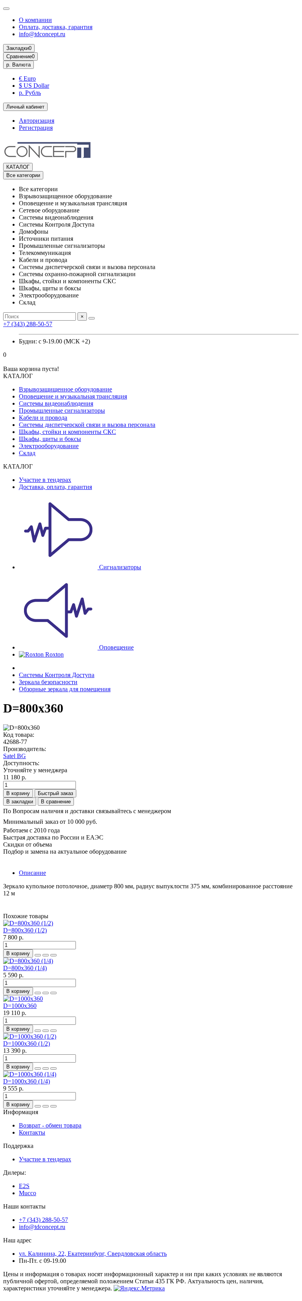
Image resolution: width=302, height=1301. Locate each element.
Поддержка (18, 1145)
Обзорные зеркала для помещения (64, 689)
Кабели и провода (43, 417)
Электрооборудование (49, 446)
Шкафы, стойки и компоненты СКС (67, 431)
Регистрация (36, 127)
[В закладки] (45, 955)
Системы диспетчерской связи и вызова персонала (87, 424)
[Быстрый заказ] (38, 955)
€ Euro (27, 78)
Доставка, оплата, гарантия (55, 486)
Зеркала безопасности (48, 682)
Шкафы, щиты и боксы (50, 439)
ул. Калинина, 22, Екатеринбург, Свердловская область (93, 1253)
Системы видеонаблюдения (56, 403)
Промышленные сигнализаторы (62, 410)
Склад (27, 453)
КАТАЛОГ (17, 167)
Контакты (32, 1132)
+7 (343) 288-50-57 (27, 324)
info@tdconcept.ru (42, 34)
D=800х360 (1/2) (25, 930)
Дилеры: (14, 1172)
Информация (20, 1112)
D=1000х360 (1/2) (26, 1043)
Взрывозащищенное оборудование (65, 389)
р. (18, 65)
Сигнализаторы (119, 567)
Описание (32, 872)
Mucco (27, 1193)
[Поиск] (91, 318)
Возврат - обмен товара (50, 1125)
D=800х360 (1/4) (25, 968)
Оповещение (116, 647)
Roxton (54, 654)
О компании (35, 20)
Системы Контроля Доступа (56, 675)
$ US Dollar (34, 85)
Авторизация (36, 120)
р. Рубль (30, 92)
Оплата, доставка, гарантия (55, 27)
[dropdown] (6, 8)
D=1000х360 (20, 1005)
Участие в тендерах (45, 479)
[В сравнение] (53, 955)
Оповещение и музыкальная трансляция (73, 396)
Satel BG (14, 756)
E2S (24, 1186)
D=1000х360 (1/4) (26, 1081)
